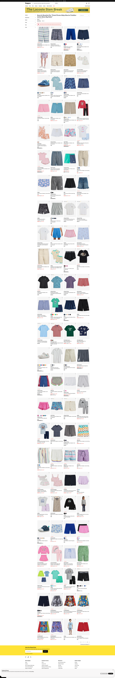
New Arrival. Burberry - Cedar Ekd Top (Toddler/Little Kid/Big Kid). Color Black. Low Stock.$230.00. (83, 260)
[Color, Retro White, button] (44, 93)
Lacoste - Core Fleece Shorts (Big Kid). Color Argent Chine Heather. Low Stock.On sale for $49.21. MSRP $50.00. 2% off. (83, 384)
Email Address (28, 651)
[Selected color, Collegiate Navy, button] (38, 610)
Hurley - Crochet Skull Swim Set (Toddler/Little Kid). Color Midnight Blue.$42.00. (70, 629)
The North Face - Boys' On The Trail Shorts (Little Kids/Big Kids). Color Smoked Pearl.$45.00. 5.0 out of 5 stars (57, 187)
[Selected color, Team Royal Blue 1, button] (64, 44)
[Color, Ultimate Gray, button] (66, 117)
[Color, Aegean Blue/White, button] (45, 415)
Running (76, 666)
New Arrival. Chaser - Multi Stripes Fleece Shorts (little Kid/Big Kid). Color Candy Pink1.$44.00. (70, 236)
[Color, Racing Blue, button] (52, 586)
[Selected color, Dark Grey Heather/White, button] (51, 218)
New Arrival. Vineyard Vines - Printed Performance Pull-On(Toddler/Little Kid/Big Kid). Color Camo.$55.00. (57, 38)
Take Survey (60, 666)
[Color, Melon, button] (57, 314)
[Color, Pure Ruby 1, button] (66, 44)
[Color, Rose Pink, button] (41, 538)
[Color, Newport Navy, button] (66, 365)
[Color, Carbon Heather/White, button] (82, 586)
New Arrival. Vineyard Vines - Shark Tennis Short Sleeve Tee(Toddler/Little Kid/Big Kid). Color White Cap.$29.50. (83, 212)
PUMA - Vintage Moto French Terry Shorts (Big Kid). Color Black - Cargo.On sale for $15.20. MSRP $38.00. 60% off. (83, 309)
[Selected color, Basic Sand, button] (64, 365)
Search (56, 3)
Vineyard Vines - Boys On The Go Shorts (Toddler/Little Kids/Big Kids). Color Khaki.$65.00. (70, 111)
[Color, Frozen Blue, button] (79, 489)
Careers (26, 663)
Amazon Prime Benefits (29, 666)
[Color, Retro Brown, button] (42, 93)
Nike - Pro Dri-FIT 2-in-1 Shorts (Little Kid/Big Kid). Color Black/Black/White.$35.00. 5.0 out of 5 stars (70, 260)
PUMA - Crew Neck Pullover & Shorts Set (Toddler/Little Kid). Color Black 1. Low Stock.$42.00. (70, 507)
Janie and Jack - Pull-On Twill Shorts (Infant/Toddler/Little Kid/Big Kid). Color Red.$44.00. (83, 629)
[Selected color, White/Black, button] (64, 390)
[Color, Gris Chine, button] (66, 538)
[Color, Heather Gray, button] (54, 365)
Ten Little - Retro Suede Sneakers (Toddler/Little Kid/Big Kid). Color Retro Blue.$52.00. (43, 86)
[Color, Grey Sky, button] (52, 93)
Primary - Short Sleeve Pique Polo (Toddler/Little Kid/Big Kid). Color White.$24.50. (57, 359)
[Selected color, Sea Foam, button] (51, 93)
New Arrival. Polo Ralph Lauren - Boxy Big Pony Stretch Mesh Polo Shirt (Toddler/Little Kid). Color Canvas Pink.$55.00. (57, 334)
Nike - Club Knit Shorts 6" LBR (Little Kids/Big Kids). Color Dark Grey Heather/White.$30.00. (57, 212)
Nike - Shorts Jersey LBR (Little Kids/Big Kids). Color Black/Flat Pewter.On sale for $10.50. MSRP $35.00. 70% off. (70, 187)
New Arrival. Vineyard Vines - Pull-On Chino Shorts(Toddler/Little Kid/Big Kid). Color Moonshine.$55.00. (83, 86)
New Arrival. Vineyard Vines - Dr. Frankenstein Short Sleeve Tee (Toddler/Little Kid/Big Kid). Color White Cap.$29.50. (70, 212)
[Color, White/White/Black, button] (39, 415)
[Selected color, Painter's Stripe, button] (38, 465)
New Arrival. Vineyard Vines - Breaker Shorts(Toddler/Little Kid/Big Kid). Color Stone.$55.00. (70, 409)
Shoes (76, 668)
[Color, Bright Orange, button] (45, 365)
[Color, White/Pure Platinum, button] (83, 586)
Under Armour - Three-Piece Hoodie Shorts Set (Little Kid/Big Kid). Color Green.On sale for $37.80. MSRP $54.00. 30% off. (43, 579)
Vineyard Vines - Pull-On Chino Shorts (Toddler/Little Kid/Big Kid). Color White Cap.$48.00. (57, 136)
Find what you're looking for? (84, 644)
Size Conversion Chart (61, 662)
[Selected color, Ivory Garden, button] (77, 168)
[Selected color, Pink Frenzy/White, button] (38, 415)
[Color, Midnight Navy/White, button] (55, 218)
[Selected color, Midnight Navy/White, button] (64, 314)
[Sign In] (87, 3)
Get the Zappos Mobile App (29, 665)
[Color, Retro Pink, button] (39, 93)
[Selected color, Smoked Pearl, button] (51, 192)
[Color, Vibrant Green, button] (55, 314)
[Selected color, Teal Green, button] (51, 314)
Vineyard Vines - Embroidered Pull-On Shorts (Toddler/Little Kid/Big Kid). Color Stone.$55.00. (57, 63)
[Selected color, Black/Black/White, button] (64, 266)
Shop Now (64, 0)
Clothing (76, 663)
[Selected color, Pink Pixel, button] (77, 538)
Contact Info (44, 663)
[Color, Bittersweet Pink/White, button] (42, 415)
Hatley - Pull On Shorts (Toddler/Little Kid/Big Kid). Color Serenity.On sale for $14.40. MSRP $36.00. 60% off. (43, 187)
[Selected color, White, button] (51, 365)
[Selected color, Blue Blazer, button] (77, 44)
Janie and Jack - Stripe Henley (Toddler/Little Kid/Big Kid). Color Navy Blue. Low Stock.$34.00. (57, 434)
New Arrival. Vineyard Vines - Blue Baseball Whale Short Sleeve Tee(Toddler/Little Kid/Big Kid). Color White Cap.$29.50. (43, 236)
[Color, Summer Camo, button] (80, 44)
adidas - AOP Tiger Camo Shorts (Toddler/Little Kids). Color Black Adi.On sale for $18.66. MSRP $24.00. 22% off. (43, 212)
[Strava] (31, 657)
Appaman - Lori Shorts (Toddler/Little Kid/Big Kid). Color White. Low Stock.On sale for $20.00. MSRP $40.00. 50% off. (57, 458)
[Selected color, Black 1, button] (64, 513)
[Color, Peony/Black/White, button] (66, 266)
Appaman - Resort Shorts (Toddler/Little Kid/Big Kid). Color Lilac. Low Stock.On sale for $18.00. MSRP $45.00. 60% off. (83, 458)
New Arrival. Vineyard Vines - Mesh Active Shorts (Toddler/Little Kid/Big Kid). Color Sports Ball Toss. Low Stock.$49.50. (70, 86)
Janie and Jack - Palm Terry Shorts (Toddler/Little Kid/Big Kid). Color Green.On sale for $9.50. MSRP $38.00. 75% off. (83, 556)
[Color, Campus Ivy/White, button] (44, 415)
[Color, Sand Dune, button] (55, 586)
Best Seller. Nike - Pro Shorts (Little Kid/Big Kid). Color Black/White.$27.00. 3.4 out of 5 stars (83, 579)
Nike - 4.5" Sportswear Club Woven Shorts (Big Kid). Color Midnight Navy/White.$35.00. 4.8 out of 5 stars (70, 309)
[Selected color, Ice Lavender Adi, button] (77, 489)
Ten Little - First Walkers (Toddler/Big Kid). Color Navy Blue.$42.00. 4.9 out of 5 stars (43, 532)
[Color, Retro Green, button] (41, 93)
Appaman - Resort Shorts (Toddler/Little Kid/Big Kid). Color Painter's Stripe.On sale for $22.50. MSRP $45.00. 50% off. (43, 458)
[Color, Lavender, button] (79, 538)
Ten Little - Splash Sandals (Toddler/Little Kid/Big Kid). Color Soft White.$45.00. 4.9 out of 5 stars (43, 359)
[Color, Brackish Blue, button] (68, 117)
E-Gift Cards (60, 668)
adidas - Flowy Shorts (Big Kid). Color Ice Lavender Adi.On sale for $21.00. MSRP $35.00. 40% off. (83, 483)
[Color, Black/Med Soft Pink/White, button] (80, 586)
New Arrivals (77, 665)
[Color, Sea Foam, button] (54, 586)
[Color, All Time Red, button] (52, 314)
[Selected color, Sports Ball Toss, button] (64, 93)
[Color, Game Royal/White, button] (85, 586)
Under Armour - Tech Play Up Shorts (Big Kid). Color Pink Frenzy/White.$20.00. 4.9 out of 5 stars (43, 409)
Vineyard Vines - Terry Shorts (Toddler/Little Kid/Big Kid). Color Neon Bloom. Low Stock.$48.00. (43, 111)
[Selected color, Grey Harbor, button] (64, 440)
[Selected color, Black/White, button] (77, 586)
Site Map (59, 665)
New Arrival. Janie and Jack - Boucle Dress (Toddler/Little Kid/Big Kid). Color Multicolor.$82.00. (57, 507)
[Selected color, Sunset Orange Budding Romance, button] (38, 142)
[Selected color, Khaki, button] (64, 117)
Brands (76, 662)
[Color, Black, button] (66, 513)
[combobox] (43, 3)
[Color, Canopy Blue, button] (79, 168)
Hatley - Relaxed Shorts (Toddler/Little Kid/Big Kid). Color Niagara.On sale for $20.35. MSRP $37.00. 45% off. (57, 111)
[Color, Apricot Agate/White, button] (67, 314)
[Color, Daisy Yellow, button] (39, 365)
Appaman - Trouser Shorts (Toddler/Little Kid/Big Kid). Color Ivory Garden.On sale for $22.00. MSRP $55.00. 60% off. (83, 161)
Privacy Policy (32, 671)
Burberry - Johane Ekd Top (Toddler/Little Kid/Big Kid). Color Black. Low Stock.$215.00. (43, 284)
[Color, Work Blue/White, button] (52, 218)
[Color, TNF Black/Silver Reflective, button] (52, 192)
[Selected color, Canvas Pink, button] (51, 340)
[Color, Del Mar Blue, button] (82, 44)
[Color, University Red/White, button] (79, 586)
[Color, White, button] (67, 365)
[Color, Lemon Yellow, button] (54, 314)
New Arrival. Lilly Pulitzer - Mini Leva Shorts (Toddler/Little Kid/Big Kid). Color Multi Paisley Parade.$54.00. (57, 409)
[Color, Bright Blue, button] (41, 365)
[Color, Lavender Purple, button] (39, 538)
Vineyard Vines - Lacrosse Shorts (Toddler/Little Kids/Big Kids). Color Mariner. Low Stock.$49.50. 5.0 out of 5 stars (43, 384)
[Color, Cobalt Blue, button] (39, 465)
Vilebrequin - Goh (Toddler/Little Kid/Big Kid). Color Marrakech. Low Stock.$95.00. (70, 532)
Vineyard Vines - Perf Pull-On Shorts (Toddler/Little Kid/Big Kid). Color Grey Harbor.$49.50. (70, 434)
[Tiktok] (28, 657)
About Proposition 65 (45, 668)
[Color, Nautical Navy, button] (66, 440)
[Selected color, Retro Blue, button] (38, 93)
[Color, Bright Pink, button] (42, 365)
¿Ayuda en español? (45, 665)
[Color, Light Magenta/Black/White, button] (67, 266)
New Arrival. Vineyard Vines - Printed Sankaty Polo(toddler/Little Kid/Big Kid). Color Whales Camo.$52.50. (70, 284)
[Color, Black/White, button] (54, 218)
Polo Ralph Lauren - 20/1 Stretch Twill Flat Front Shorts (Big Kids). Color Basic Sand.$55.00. (70, 359)
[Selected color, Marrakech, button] (64, 538)
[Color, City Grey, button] (41, 610)
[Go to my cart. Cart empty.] (89, 3)
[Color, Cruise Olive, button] (52, 340)
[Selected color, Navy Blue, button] (38, 538)
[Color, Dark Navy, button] (52, 365)
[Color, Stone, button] (79, 44)
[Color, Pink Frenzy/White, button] (66, 390)
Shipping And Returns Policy (46, 666)
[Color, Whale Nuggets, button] (66, 93)
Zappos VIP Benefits (28, 668)
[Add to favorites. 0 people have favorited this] (49, 27)
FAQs (42, 662)
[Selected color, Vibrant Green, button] (51, 586)
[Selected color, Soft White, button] (38, 365)
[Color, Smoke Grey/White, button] (68, 314)
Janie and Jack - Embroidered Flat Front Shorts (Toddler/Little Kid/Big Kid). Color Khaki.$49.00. (70, 63)
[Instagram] (26, 657)
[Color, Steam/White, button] (66, 314)
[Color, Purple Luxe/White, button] (41, 415)
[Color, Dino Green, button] (44, 365)
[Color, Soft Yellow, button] (42, 538)
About (26, 662)
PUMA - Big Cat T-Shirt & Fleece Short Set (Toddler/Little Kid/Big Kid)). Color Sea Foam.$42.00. (57, 86)
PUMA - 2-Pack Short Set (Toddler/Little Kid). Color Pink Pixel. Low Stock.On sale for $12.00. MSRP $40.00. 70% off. (83, 532)
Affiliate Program (61, 663)
